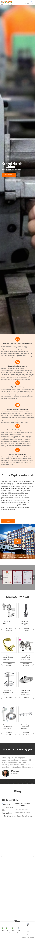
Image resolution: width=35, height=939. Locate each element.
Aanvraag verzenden (9, 629)
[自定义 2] (8, 3)
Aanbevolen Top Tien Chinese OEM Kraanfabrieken (22, 806)
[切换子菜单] (32, 4)
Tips (17, 921)
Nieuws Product (17, 597)
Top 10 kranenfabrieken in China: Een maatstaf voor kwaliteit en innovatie (19, 816)
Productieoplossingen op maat (17, 430)
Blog (17, 791)
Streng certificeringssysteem (17, 409)
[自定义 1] (2, 3)
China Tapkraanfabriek (18, 475)
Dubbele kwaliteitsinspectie (17, 366)
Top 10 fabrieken (10, 800)
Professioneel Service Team (17, 454)
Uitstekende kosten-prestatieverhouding (17, 343)
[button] (1, 577)
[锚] (5, 3)
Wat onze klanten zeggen (17, 749)
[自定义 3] (11, 3)
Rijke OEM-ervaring (17, 387)
